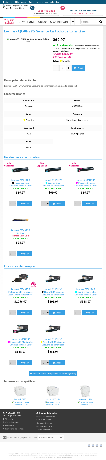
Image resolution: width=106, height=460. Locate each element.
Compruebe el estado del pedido (45, 2)
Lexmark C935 (20, 399)
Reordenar (21, 2)
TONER (31, 21)
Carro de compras (12, 422)
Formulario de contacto (14, 429)
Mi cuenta (8, 2)
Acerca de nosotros (44, 429)
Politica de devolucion (45, 416)
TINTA (19, 21)
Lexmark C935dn (53, 399)
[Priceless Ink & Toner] (53, 6)
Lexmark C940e (85, 404)
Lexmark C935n (52, 404)
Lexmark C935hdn (20, 404)
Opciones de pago (44, 423)
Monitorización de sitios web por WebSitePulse (58, 457)
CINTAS (42, 21)
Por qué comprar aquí (45, 426)
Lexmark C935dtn (85, 399)
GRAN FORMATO (59, 21)
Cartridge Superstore (30, 454)
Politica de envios (43, 419)
